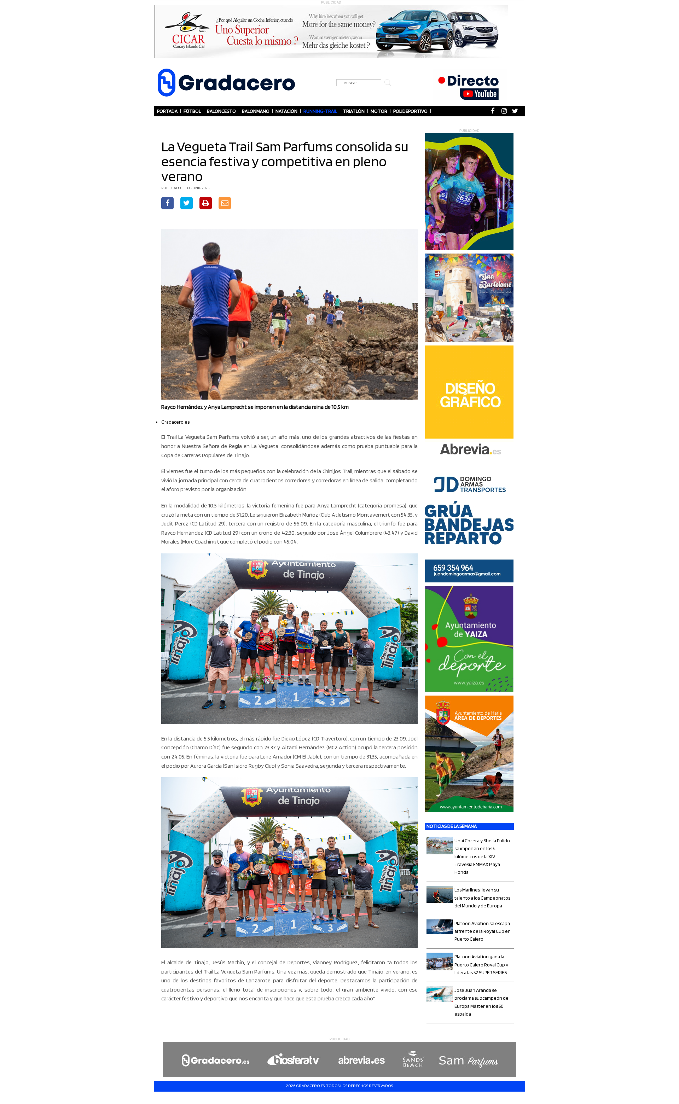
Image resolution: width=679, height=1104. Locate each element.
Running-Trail (320, 111)
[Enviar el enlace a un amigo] (224, 204)
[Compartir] (167, 204)
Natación (286, 111)
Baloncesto (221, 111)
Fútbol (192, 111)
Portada (167, 111)
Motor (379, 111)
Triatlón (354, 111)
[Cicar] (331, 31)
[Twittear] (186, 204)
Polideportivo (410, 111)
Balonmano (255, 111)
